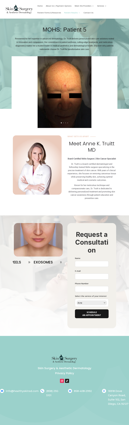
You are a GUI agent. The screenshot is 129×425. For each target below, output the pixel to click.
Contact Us (88, 13)
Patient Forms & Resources (49, 13)
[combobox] (92, 302)
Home (40, 6)
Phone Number (82, 283)
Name (77, 258)
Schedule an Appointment (91, 314)
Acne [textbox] (80, 302)
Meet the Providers (83, 6)
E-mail (78, 271)
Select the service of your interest (91, 296)
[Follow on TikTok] (67, 381)
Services (100, 6)
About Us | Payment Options (58, 6)
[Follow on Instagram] (62, 381)
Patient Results (71, 13)
